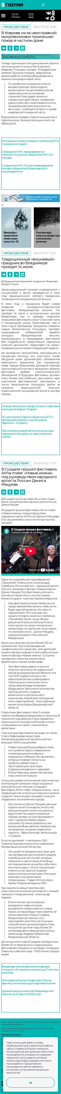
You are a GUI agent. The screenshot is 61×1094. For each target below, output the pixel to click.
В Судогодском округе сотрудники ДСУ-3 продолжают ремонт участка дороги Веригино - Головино (27, 420)
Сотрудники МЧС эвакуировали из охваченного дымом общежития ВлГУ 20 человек (27, 154)
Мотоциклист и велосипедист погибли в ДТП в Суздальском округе (30, 142)
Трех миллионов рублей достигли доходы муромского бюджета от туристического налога (28, 433)
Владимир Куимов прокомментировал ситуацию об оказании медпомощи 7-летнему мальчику (30, 969)
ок (30, 1082)
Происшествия (15, 27)
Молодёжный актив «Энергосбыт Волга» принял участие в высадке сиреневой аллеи (29, 982)
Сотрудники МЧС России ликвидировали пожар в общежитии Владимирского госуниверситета (27, 168)
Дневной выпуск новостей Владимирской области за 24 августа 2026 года (27, 993)
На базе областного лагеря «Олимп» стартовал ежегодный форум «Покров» (30, 408)
